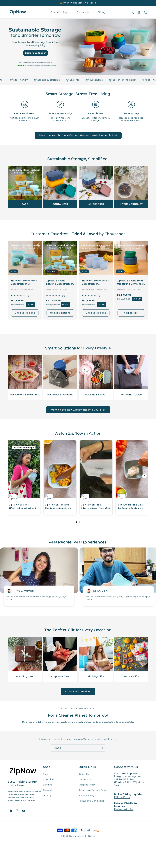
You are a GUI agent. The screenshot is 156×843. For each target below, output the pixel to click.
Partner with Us (123, 809)
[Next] (144, 476)
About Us (84, 774)
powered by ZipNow (85, 836)
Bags (24, 204)
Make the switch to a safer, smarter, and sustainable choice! (78, 135)
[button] (68, 12)
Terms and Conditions (91, 800)
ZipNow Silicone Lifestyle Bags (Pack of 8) (59, 282)
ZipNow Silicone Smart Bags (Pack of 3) (95, 282)
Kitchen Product (131, 204)
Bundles (47, 784)
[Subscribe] (102, 748)
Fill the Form (122, 797)
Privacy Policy (86, 795)
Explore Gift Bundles (78, 691)
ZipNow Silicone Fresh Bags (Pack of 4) (24, 282)
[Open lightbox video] (24, 477)
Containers (60, 204)
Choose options (25, 312)
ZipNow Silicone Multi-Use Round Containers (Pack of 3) (130, 282)
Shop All (47, 790)
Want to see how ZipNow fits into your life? (78, 409)
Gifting (47, 795)
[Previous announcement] (8, 3)
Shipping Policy (87, 784)
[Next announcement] (147, 3)
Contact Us (85, 779)
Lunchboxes (96, 204)
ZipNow (72, 836)
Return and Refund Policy (93, 790)
